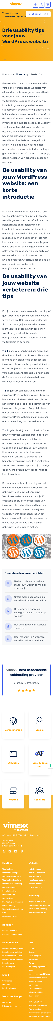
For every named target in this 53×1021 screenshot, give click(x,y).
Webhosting (7, 869)
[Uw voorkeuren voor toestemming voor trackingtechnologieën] (50, 765)
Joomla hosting (9, 891)
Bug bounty (34, 996)
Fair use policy (35, 1009)
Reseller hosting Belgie (12, 934)
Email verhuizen (9, 988)
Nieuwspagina (35, 956)
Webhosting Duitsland (11, 876)
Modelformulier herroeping (35, 983)
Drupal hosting (8, 906)
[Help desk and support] (35, 5)
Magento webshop (37, 901)
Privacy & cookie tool (11, 1006)
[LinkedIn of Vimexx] (17, 851)
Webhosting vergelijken (12, 909)
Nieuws (15, 13)
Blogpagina (33, 959)
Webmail (6, 984)
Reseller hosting (9, 931)
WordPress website (37, 880)
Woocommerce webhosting (8, 896)
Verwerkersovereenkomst (40, 1013)
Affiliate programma (38, 967)
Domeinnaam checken (12, 956)
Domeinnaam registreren (13, 948)
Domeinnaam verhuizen (12, 952)
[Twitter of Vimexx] (11, 851)
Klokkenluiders (35, 989)
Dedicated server (9, 916)
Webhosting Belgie (10, 873)
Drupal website (35, 887)
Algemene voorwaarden (39, 1016)
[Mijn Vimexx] (41, 5)
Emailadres (7, 981)
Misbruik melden (36, 992)
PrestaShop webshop (38, 909)
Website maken (35, 869)
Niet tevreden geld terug (39, 974)
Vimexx (5, 13)
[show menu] (4, 4)
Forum (31, 963)
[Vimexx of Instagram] (22, 851)
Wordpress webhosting (12, 884)
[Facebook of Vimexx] (5, 851)
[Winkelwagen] (48, 5)
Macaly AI (6, 1002)
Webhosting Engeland (11, 880)
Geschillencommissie (38, 978)
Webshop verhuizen (37, 912)
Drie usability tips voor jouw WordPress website (25, 16)
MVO (31, 970)
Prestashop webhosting (12, 902)
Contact (32, 948)
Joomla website (36, 884)
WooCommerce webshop (39, 905)
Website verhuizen (37, 873)
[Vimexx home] (15, 4)
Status (31, 952)
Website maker (35, 876)
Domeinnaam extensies (12, 959)
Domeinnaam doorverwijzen (8, 965)
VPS (4, 913)
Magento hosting (9, 887)
